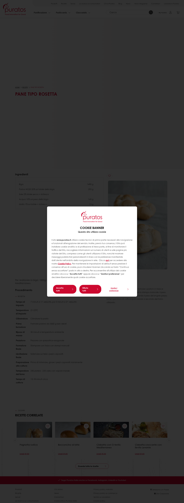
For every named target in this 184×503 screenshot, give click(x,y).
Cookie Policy (65, 263)
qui (107, 260)
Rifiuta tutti (85, 289)
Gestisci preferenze (114, 289)
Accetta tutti (59, 289)
